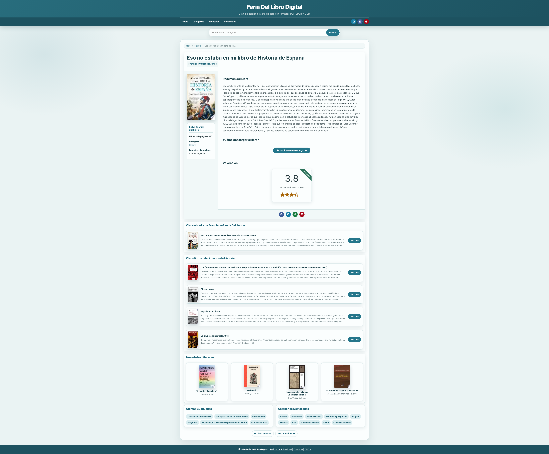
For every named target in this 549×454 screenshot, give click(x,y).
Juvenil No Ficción (310, 422)
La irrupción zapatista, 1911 (215, 335)
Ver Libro (354, 240)
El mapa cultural (259, 422)
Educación (297, 416)
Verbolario (252, 390)
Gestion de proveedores (199, 416)
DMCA (308, 449)
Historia (197, 46)
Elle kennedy (258, 416)
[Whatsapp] (295, 214)
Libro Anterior (264, 433)
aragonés (192, 422)
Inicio (185, 21)
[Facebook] (360, 21)
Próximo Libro (285, 433)
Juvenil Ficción (314, 416)
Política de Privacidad (281, 449)
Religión (356, 416)
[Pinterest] (366, 21)
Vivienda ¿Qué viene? (206, 391)
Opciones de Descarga (292, 150)
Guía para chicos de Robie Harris (232, 416)
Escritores (214, 21)
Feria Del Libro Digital (274, 6)
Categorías (198, 21)
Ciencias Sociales (342, 422)
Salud (326, 422)
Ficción (283, 416)
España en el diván (210, 311)
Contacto (298, 449)
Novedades (230, 21)
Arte (294, 422)
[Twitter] (353, 21)
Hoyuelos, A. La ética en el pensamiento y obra (224, 422)
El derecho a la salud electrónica (342, 390)
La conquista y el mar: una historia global (297, 393)
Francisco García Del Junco (202, 63)
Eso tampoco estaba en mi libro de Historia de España (228, 235)
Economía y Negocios (336, 416)
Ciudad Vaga (207, 289)
